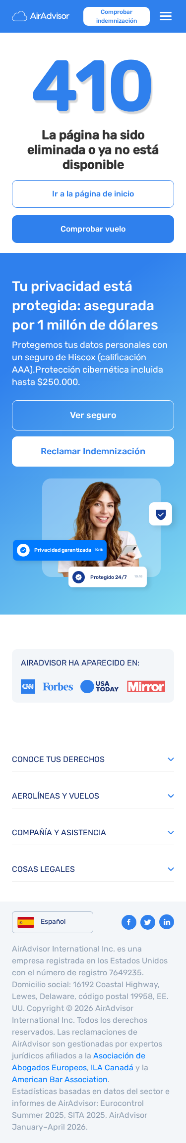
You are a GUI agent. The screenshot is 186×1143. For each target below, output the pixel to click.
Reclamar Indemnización (93, 451)
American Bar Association (60, 1079)
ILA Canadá (112, 1067)
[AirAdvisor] (41, 16)
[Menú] (165, 16)
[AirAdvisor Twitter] (147, 922)
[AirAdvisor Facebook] (129, 922)
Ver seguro (93, 415)
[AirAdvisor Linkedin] (166, 921)
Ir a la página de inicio (93, 193)
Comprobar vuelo (93, 229)
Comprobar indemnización (116, 16)
